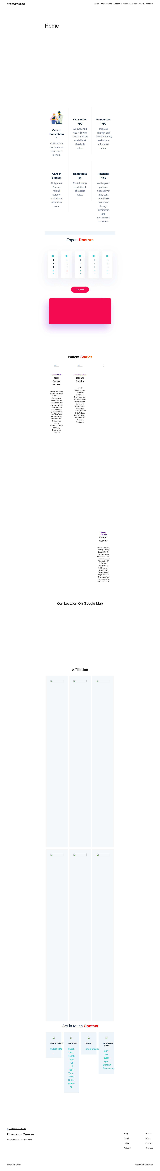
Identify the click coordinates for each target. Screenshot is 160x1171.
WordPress (149, 1164)
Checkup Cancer (16, 3)
